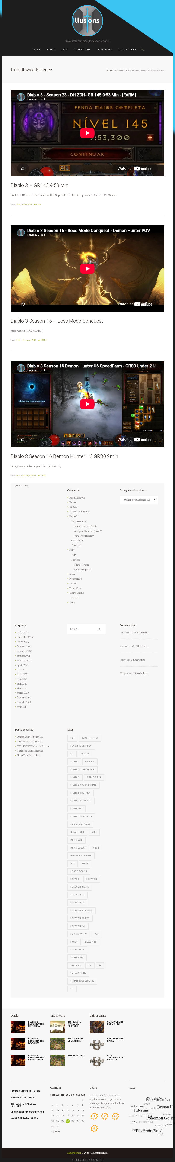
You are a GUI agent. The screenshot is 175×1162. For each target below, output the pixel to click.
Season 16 (76, 545)
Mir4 (65, 49)
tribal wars (77, 957)
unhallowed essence (82, 981)
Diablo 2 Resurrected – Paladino (37, 1040)
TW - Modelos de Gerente (75, 1039)
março (23, 693)
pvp (97, 934)
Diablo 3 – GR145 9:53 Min (40, 185)
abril (22, 683)
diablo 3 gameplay (80, 793)
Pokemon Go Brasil (81, 911)
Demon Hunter (140, 71)
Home (37, 49)
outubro (23, 655)
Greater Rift (77, 540)
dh (71, 754)
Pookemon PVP (78, 934)
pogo (85, 863)
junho (23, 632)
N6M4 (96, 848)
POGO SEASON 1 (78, 871)
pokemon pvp (78, 926)
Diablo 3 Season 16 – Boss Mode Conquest (57, 321)
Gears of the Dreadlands (85, 526)
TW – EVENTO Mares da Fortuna (33, 746)
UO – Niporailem (139, 632)
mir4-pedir (76, 840)
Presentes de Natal (115, 1039)
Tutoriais (75, 965)
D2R (72, 738)
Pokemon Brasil (79, 887)
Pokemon (91, 879)
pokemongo (77, 903)
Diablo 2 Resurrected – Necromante (37, 1057)
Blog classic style (77, 497)
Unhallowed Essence (84, 536)
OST (72, 863)
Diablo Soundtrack (81, 816)
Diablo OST (76, 809)
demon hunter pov (81, 746)
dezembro (24, 651)
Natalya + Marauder (81, 855)
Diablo (51, 49)
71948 (43, 475)
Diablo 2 (73, 507)
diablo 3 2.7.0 (94, 777)
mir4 (94, 832)
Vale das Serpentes (83, 569)
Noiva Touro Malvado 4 (28, 755)
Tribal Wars (104, 49)
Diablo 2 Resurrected (79, 511)
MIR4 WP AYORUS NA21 (29, 741)
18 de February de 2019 (26, 340)
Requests (75, 560)
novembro (25, 637)
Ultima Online (127, 49)
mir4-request (78, 848)
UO (71, 989)
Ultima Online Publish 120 (30, 736)
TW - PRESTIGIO (76, 1055)
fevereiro (24, 646)
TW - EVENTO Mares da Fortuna (74, 1024)
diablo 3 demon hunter (83, 785)
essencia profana (80, 824)
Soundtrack (77, 950)
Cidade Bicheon (81, 565)
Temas (72, 583)
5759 (38, 204)
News (72, 574)
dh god (85, 754)
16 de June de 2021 (24, 204)
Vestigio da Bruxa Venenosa (30, 751)
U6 (100, 965)
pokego (74, 879)
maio (22, 679)
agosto (22, 665)
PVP (73, 555)
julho (22, 669)
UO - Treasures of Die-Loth (115, 1057)
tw (90, 965)
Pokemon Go (82, 49)
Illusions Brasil (118, 71)
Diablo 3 (129, 71)
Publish (75, 598)
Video (72, 602)
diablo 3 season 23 (80, 801)
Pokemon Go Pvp (79, 918)
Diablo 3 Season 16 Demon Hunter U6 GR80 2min (64, 456)
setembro (24, 660)
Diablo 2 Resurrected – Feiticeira (37, 1024)
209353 (43, 340)
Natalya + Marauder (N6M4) (88, 531)
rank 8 (74, 942)
